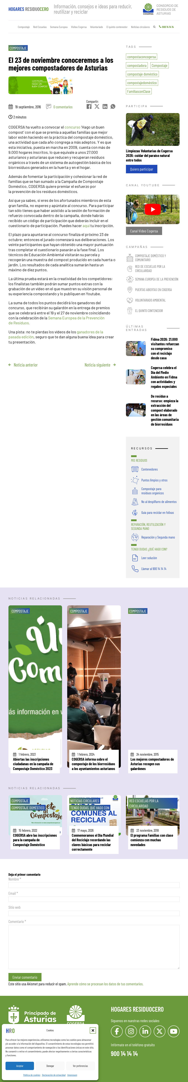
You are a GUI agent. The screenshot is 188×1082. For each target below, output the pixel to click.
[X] (97, 106)
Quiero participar (141, 168)
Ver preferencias (80, 1065)
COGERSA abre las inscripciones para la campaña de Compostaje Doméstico (35, 840)
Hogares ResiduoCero (137, 1009)
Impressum (72, 1074)
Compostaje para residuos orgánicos (152, 491)
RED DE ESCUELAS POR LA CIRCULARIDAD (150, 268)
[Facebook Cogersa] (116, 1031)
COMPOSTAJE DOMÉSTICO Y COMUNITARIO (150, 258)
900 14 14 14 (168, 27)
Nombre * (14, 879)
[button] (93, 1030)
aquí (86, 225)
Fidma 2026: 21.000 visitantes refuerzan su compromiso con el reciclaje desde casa (165, 348)
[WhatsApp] (113, 106)
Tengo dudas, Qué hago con (89, 807)
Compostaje (24, 27)
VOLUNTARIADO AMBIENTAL (150, 300)
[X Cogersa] (159, 1031)
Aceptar (19, 1065)
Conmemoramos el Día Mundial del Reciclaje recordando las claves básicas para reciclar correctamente (92, 842)
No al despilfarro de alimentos (159, 501)
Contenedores (149, 469)
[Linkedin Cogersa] (145, 1031)
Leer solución (149, 558)
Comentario (17, 921)
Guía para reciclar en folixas (157, 512)
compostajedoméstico (142, 82)
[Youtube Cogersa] (173, 1031)
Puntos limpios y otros (154, 480)
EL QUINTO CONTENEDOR (149, 310)
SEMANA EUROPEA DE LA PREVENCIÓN (156, 279)
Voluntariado (96, 27)
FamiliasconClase (138, 91)
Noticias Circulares (84, 800)
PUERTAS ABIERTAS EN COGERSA (153, 289)
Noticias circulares (140, 27)
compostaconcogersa (141, 56)
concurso (72, 127)
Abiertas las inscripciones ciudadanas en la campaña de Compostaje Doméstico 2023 (33, 764)
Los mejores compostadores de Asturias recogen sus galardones (152, 764)
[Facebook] (89, 106)
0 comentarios (63, 106)
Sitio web (14, 907)
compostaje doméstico (142, 74)
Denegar (50, 1065)
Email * (13, 893)
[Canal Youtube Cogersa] (153, 208)
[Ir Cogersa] (161, 8)
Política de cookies (31, 1074)
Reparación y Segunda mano (158, 537)
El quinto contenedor (117, 27)
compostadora (137, 65)
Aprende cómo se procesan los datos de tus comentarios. (105, 983)
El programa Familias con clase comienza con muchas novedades (152, 840)
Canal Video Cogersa (144, 230)
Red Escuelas (40, 27)
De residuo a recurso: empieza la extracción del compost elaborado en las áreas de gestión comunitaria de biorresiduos (165, 410)
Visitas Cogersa (79, 27)
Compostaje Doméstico (28, 807)
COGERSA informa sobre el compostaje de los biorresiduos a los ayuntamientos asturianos (93, 764)
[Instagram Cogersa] (131, 1031)
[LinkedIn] (105, 106)
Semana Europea (59, 27)
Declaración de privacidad (54, 1074)
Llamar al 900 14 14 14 (153, 569)
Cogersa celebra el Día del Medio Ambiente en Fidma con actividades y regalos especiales (164, 376)
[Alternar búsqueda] (154, 27)
